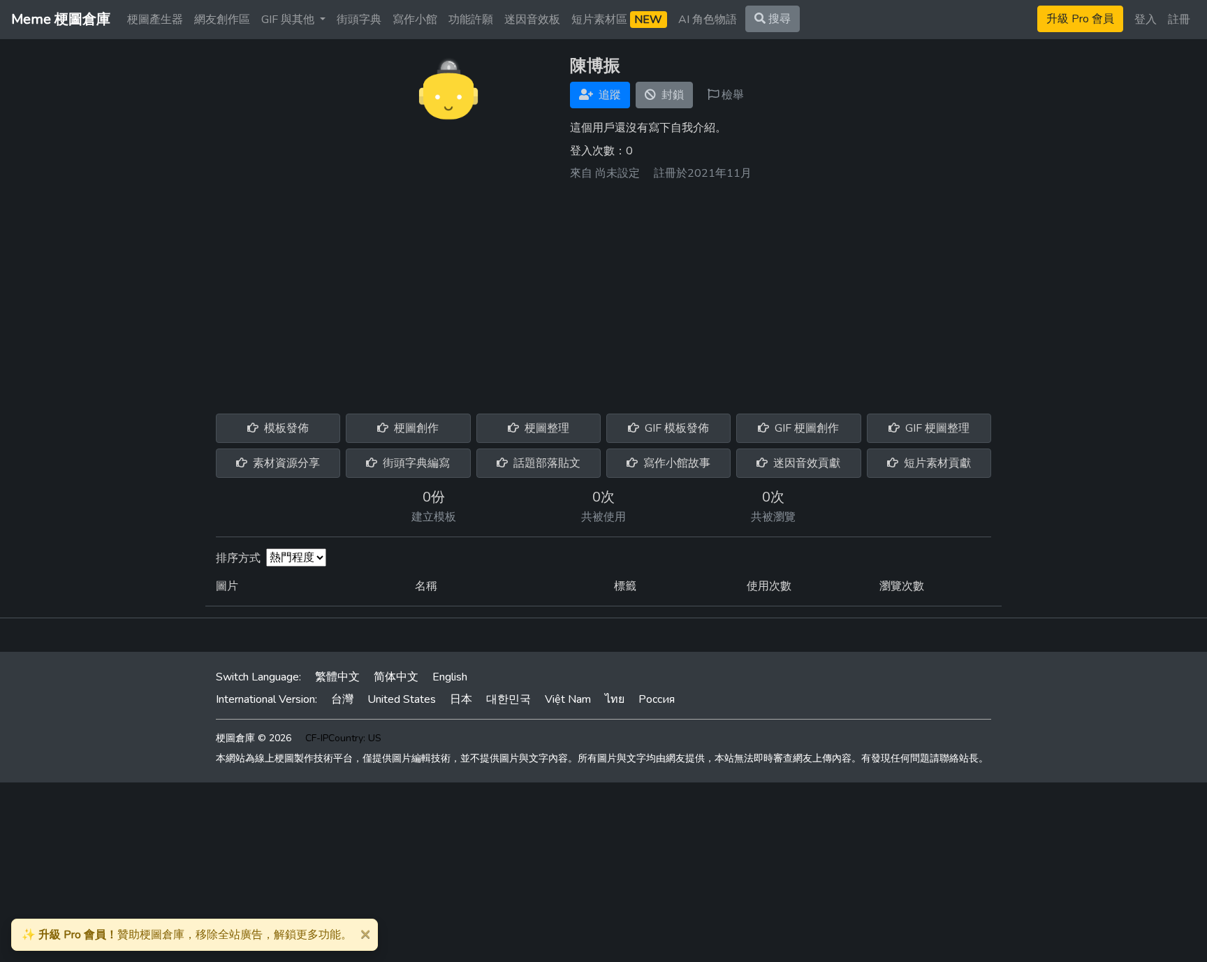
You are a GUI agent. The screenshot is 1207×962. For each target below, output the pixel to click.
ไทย (614, 699)
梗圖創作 (415, 428)
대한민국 (508, 699)
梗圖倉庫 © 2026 (253, 738)
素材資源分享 (285, 463)
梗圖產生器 (155, 19)
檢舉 (731, 95)
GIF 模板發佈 (675, 428)
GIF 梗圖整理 (936, 428)
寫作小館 (415, 19)
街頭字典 (359, 19)
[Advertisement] (603, 292)
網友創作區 (222, 19)
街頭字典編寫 (415, 463)
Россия (656, 699)
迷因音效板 (532, 19)
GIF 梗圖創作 (805, 428)
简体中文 (396, 677)
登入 (1145, 19)
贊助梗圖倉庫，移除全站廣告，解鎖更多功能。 (187, 934)
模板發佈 (285, 428)
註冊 (1179, 19)
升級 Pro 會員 (1080, 19)
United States (401, 699)
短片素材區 (616, 19)
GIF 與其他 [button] (289, 19)
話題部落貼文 (545, 463)
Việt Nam (568, 699)
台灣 (342, 699)
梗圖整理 (545, 428)
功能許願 (470, 19)
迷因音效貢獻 (805, 463)
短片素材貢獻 (936, 463)
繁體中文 (337, 677)
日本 (461, 699)
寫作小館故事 (675, 463)
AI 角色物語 (707, 19)
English (449, 677)
